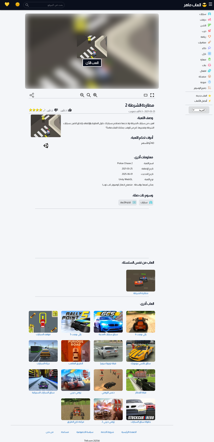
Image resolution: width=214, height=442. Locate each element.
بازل (204, 54)
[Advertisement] (92, 233)
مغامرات (202, 42)
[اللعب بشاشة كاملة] (152, 95)
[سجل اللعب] (7, 4)
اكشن (203, 25)
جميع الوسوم (200, 88)
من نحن (50, 432)
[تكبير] (95, 95)
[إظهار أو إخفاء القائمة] (146, 98)
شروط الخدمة (107, 432)
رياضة (203, 36)
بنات (204, 65)
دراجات (203, 19)
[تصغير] (82, 95)
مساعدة (65, 432)
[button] (92, 51)
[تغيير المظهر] (17, 4)
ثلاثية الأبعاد (125, 202)
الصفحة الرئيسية (128, 432)
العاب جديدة (201, 95)
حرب (204, 31)
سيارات (202, 14)
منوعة (203, 82)
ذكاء (204, 48)
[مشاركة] (32, 95)
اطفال (203, 71)
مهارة (203, 59)
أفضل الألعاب (200, 101)
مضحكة (202, 76)
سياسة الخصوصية (84, 432)
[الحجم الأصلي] (89, 95)
